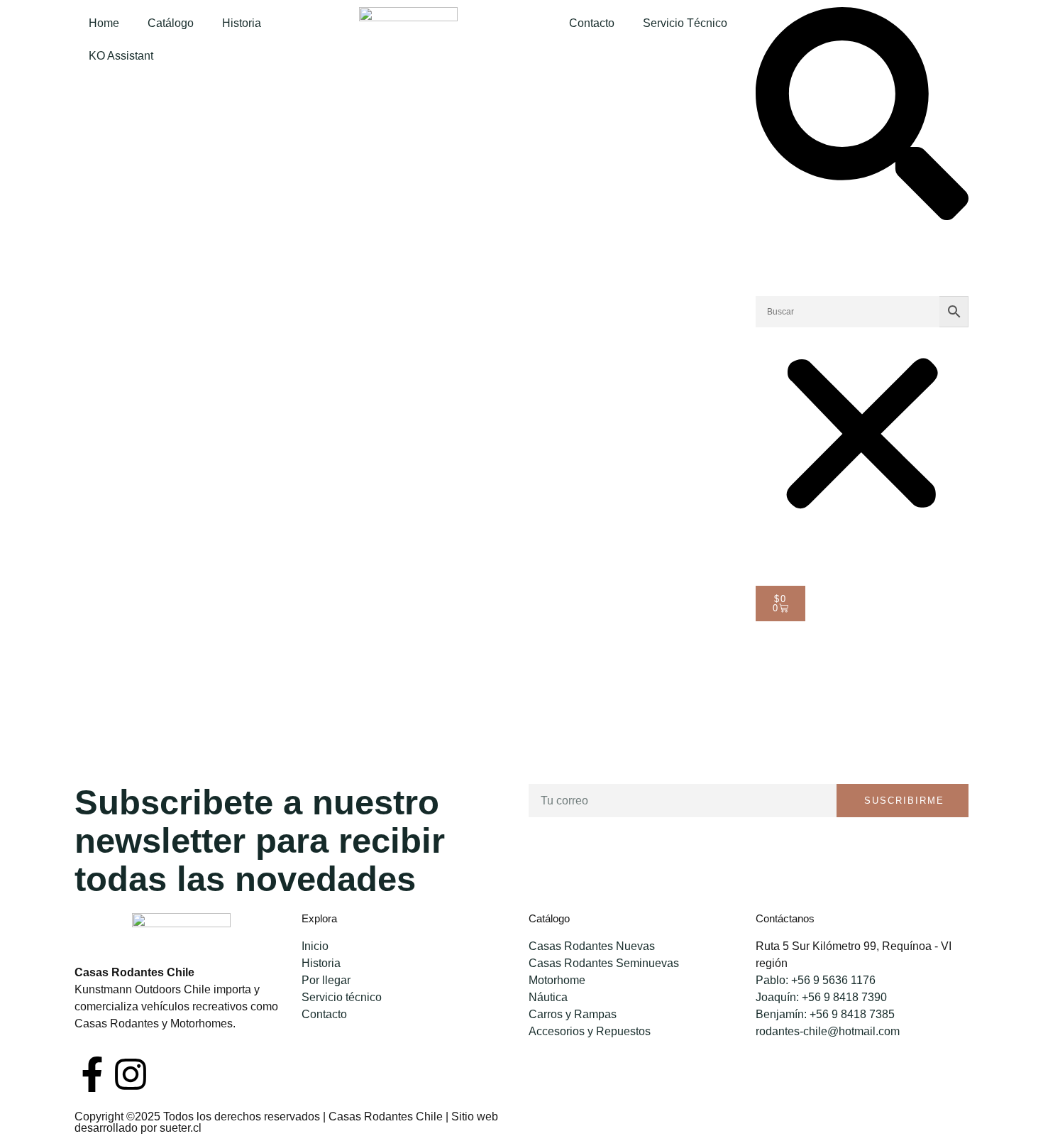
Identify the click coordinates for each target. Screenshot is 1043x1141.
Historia (241, 23)
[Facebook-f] (92, 1074)
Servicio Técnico (685, 23)
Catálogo (171, 23)
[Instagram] (130, 1074)
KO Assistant (121, 56)
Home (104, 23)
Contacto (591, 23)
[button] (862, 116)
